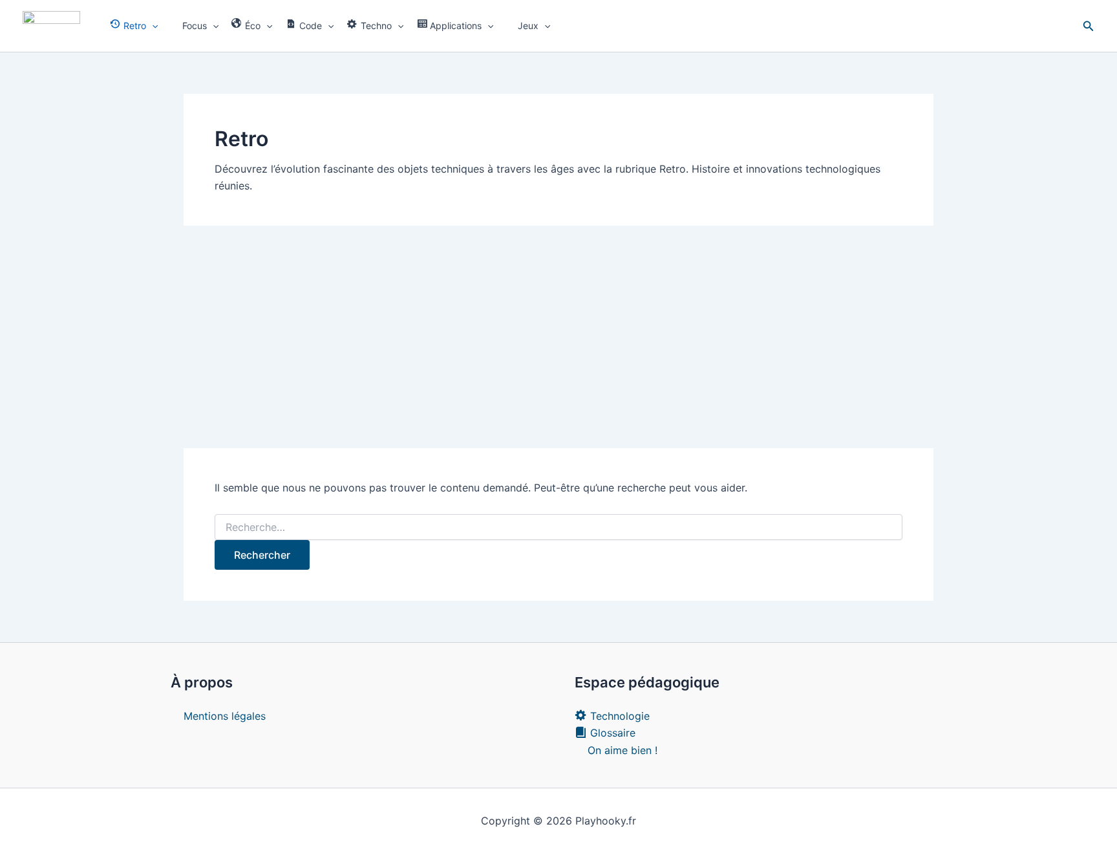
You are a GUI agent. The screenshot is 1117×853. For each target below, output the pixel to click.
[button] (152, 25)
